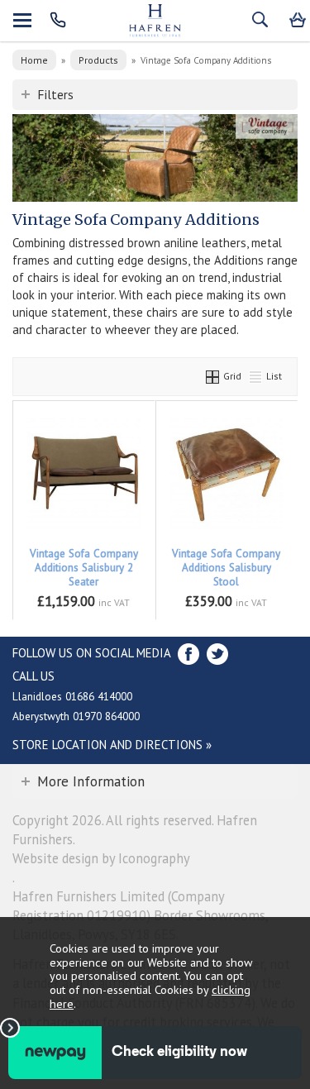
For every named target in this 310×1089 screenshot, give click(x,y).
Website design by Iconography (101, 858)
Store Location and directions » (112, 744)
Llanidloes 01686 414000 (72, 696)
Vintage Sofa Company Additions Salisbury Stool (226, 568)
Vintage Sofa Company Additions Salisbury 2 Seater (84, 568)
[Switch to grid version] (213, 376)
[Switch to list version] (256, 376)
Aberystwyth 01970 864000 (76, 716)
